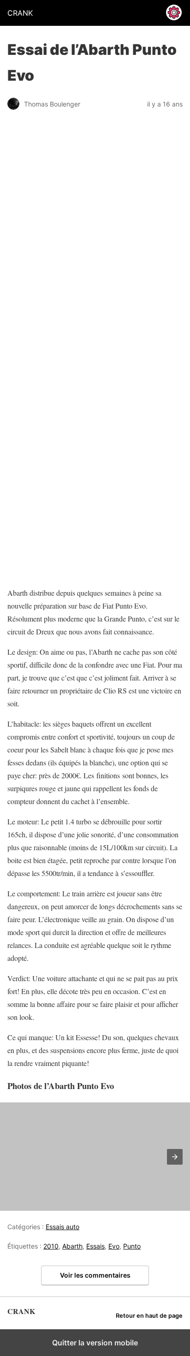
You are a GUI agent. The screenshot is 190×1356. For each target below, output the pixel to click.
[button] (175, 1157)
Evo (113, 1246)
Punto (132, 1246)
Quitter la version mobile (95, 1342)
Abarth (72, 1246)
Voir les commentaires (95, 1275)
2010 (51, 1246)
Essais (95, 1246)
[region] (65, 521)
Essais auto (62, 1227)
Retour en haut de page (149, 1315)
